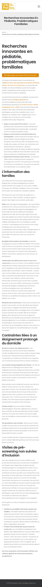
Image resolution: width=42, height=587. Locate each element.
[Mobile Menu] (39, 6)
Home (4, 32)
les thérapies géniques (18, 100)
